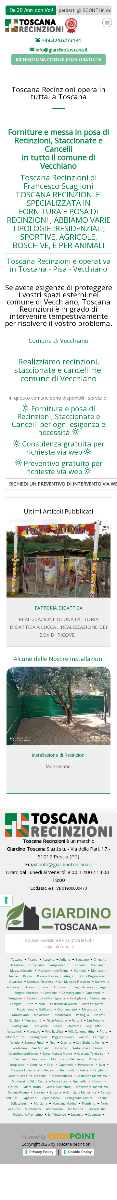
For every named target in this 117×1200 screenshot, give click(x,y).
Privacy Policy (41, 1152)
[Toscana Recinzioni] (34, 25)
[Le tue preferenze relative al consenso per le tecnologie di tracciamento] (6, 900)
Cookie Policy (80, 1152)
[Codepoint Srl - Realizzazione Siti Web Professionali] (58, 1136)
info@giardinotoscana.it (66, 864)
